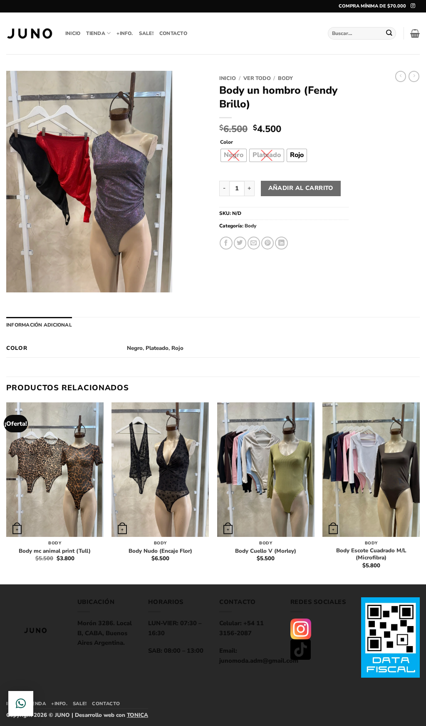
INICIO (72, 33)
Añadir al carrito (300, 188)
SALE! (146, 33)
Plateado (157, 348)
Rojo (177, 348)
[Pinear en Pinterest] (267, 243)
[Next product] (400, 76)
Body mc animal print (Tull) (55, 551)
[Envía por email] (254, 243)
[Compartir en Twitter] (240, 243)
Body (285, 78)
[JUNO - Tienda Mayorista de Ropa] (29, 33)
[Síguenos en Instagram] (413, 5)
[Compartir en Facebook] (226, 243)
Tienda (95, 33)
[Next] (419, 493)
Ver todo (257, 78)
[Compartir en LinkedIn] (281, 243)
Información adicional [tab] (39, 325)
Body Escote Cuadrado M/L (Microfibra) (371, 554)
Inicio (227, 78)
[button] (415, 33)
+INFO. (124, 33)
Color (226, 142)
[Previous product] (414, 76)
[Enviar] (389, 33)
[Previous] (6, 493)
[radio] (233, 155)
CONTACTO (173, 33)
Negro (135, 348)
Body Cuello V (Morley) (265, 551)
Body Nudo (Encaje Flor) (160, 551)
